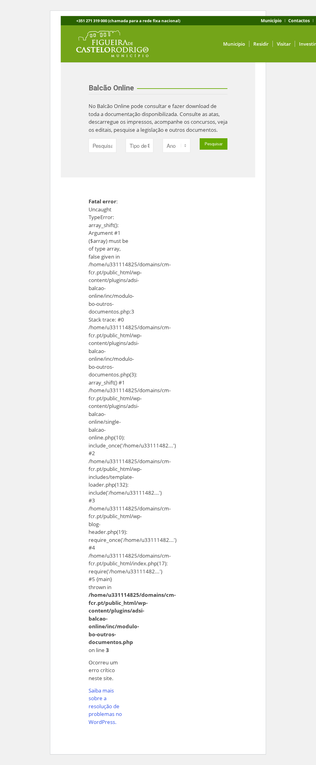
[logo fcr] (117, 43)
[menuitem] (271, 20)
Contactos (299, 20)
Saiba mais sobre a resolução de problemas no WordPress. (105, 706)
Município (271, 20)
